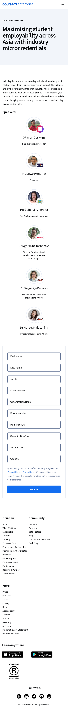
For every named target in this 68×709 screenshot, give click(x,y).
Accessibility (9, 611)
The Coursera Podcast (39, 539)
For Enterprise (9, 558)
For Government (10, 562)
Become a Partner (11, 570)
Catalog (6, 539)
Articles (6, 618)
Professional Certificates (14, 547)
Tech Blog (33, 543)
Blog (31, 535)
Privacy (6, 603)
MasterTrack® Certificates (15, 551)
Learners (33, 524)
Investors (7, 595)
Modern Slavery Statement (15, 630)
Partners (33, 528)
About (5, 524)
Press (5, 592)
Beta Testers (35, 532)
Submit (34, 489)
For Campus (8, 566)
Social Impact (9, 573)
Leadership (8, 532)
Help (5, 607)
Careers (6, 535)
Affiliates (7, 626)
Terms (6, 599)
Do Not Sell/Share (11, 633)
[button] (62, 4)
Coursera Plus (9, 543)
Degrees (7, 554)
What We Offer (9, 528)
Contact (6, 614)
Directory (7, 622)
